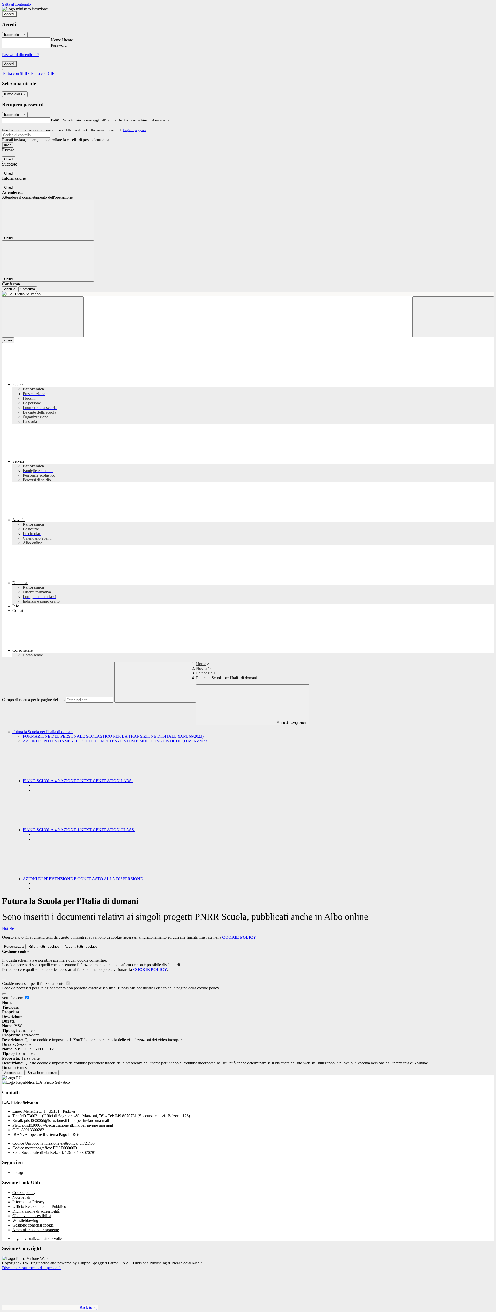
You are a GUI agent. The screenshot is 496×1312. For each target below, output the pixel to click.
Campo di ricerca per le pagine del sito (33, 699)
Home (201, 664)
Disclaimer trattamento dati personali (31, 1268)
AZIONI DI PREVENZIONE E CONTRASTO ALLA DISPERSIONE (83, 879)
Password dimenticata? (20, 54)
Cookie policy (23, 1192)
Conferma (27, 289)
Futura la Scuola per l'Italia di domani (42, 731)
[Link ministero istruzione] (25, 9)
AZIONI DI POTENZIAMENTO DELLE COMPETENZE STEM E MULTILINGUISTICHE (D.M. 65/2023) (115, 741)
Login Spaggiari (134, 130)
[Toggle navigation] (43, 316)
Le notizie (204, 673)
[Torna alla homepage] (248, 294)
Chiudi (8, 159)
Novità (201, 668)
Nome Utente (62, 40)
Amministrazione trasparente (35, 1230)
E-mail (56, 120)
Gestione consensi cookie (33, 1225)
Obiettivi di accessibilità (31, 1216)
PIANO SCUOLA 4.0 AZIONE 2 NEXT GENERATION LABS (78, 781)
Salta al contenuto (16, 4)
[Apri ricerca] (453, 316)
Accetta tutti (81, 946)
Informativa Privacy (28, 1202)
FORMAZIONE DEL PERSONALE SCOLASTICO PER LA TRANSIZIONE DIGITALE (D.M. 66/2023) (113, 736)
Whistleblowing (25, 1220)
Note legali (21, 1197)
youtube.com (13, 998)
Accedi (9, 14)
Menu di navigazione (291, 723)
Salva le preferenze (42, 1073)
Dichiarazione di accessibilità (36, 1211)
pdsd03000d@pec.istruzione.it (67, 1125)
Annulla (9, 289)
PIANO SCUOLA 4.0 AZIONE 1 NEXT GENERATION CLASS (79, 830)
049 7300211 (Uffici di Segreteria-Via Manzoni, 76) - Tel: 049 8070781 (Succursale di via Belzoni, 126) (105, 1116)
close (8, 340)
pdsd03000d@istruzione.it (66, 1120)
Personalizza (14, 946)
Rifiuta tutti (44, 946)
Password (59, 45)
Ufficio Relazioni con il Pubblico (39, 1206)
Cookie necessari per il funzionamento (33, 983)
